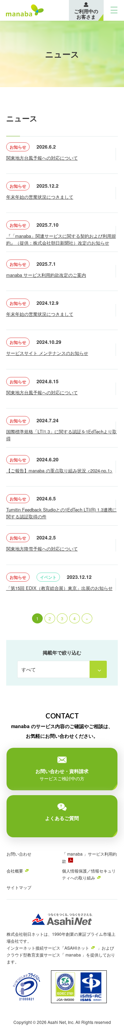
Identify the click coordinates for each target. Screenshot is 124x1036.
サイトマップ (19, 887)
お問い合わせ (19, 854)
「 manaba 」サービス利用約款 (89, 857)
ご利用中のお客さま (86, 13)
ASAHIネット (76, 948)
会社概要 (15, 871)
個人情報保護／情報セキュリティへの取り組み (89, 874)
